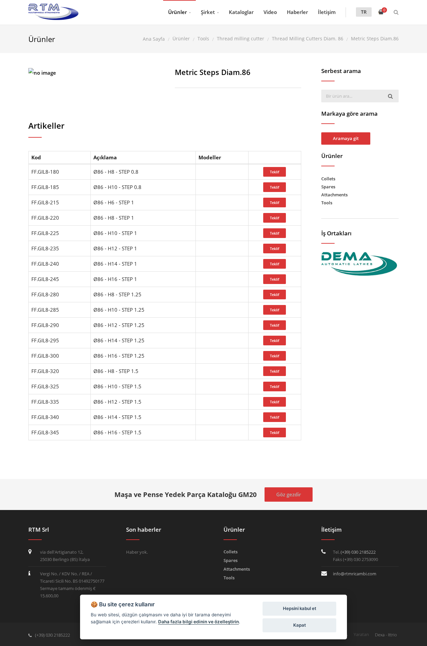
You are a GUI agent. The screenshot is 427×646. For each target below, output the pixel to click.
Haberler (297, 12)
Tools (326, 203)
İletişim (327, 12)
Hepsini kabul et (299, 608)
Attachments (334, 195)
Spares (328, 187)
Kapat (299, 625)
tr (364, 12)
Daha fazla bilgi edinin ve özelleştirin (198, 621)
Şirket (208, 12)
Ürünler (177, 12)
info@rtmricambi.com (354, 574)
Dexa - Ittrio (386, 635)
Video (270, 12)
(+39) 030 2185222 (358, 552)
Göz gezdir (288, 494)
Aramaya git (346, 138)
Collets (328, 179)
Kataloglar (241, 12)
